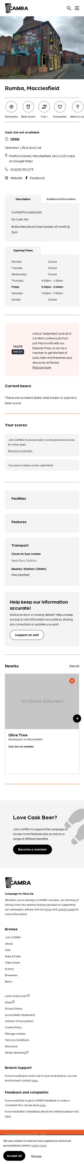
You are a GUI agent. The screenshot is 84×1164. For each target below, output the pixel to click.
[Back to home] (16, 8)
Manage (36, 1155)
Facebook (37, 178)
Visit (7, 949)
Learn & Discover (16, 995)
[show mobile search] (69, 8)
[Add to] (72, 681)
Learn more (39, 1145)
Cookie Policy (13, 1027)
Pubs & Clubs (13, 956)
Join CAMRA (13, 937)
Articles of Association (19, 1020)
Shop (8, 1002)
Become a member (20, 450)
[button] (77, 718)
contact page (66, 909)
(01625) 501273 (21, 169)
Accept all (14, 1155)
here (35, 1080)
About (9, 943)
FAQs (48, 909)
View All (74, 665)
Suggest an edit (27, 635)
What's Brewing (15, 1052)
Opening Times (23, 250)
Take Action (12, 962)
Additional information (61, 198)
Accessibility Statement (20, 1014)
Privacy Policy (13, 1008)
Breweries (11, 975)
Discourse (11, 1046)
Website (16, 178)
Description (23, 198)
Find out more (41, 367)
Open (14, 139)
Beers (8, 981)
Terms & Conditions (17, 1039)
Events (9, 968)
